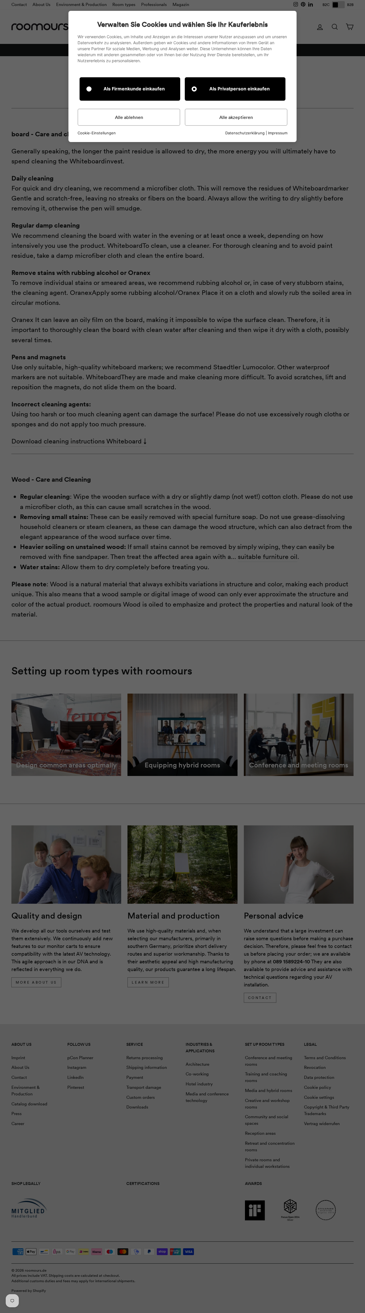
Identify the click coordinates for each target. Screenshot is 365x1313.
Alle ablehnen (129, 117)
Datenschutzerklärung (245, 133)
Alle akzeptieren (236, 117)
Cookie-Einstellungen (97, 133)
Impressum (277, 133)
